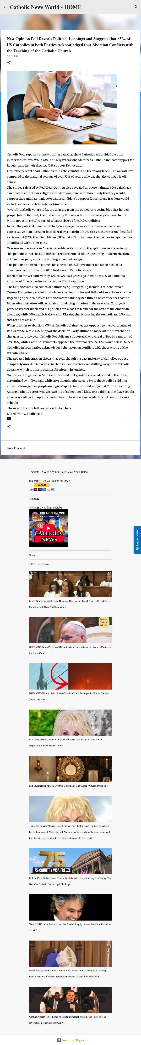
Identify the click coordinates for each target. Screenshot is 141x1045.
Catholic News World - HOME (46, 7)
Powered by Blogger (72, 1040)
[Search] (136, 7)
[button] (9, 63)
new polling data (55, 154)
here (68, 408)
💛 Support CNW (137, 540)
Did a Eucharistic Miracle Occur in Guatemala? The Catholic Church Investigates (68, 785)
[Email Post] (9, 419)
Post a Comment (16, 448)
